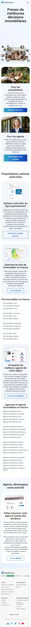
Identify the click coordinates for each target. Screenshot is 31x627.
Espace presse (5, 604)
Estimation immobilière (7, 584)
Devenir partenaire (21, 584)
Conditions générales (22, 600)
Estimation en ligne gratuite (15, 235)
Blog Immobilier (5, 594)
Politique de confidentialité (20, 603)
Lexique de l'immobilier (7, 591)
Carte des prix (15, 290)
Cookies (18, 606)
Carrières (3, 602)
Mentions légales (20, 608)
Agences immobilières (7, 589)
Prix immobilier (5, 587)
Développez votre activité (15, 158)
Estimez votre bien (15, 110)
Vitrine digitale (15, 558)
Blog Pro (18, 587)
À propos (3, 600)
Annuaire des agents (15, 396)
